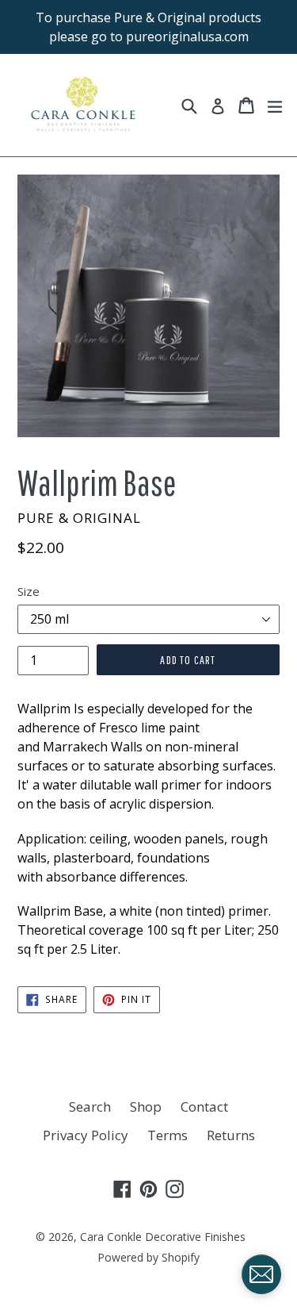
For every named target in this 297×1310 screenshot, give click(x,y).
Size (28, 591)
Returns (231, 1135)
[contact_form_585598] (261, 1274)
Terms (167, 1135)
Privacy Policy (85, 1135)
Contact (204, 1106)
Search (90, 1106)
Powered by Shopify (148, 1257)
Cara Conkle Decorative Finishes (163, 1236)
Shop (146, 1106)
